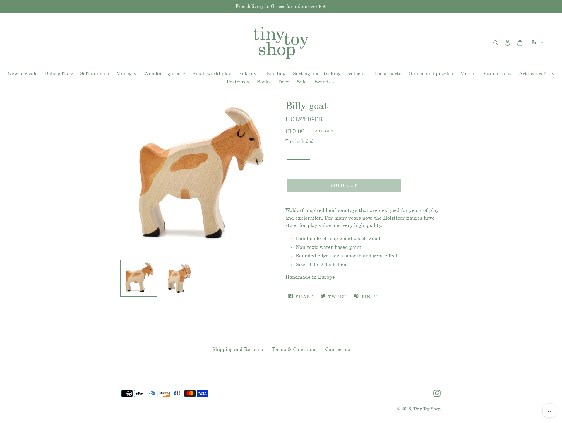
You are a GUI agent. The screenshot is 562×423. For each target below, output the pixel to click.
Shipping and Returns (237, 349)
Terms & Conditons (294, 349)
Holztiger (304, 119)
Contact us (337, 349)
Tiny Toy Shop (427, 409)
